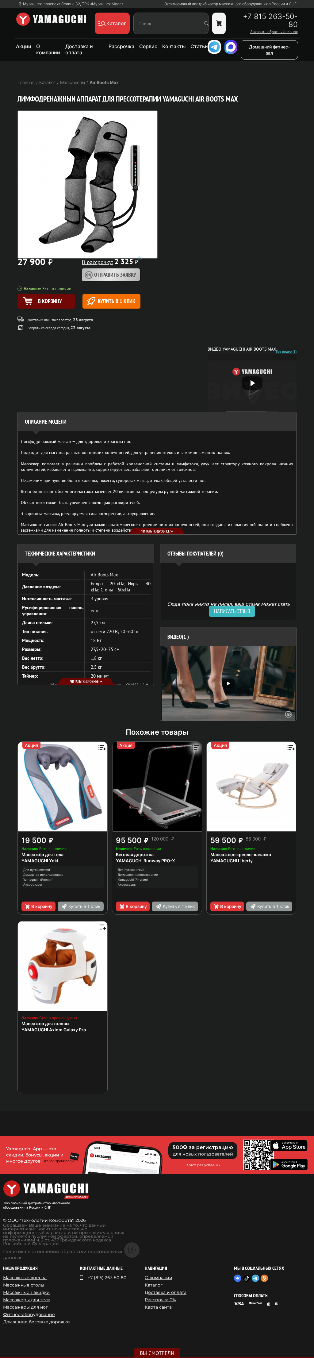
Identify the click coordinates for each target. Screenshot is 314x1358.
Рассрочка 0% (160, 1299)
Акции (23, 46)
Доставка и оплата (79, 49)
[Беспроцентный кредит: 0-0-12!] (140, 258)
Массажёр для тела (42, 854)
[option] (228, 683)
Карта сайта (158, 1307)
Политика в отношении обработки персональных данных (62, 1254)
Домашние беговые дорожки (36, 1322)
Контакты (174, 46)
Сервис (148, 46)
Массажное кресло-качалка (240, 854)
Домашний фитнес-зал (269, 50)
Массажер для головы (45, 1023)
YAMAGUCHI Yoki (39, 860)
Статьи (199, 46)
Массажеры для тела (26, 1299)
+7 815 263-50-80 (270, 21)
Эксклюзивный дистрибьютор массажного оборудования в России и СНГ (230, 4)
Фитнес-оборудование (29, 1314)
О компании (48, 49)
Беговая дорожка (135, 854)
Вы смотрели (157, 1353)
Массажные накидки (26, 1292)
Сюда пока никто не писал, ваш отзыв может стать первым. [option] (228, 606)
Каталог (154, 1285)
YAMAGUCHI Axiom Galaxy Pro (53, 1029)
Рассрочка (121, 46)
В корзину (41, 906)
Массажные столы (23, 1285)
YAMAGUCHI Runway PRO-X (145, 860)
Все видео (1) (286, 351)
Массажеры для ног (25, 1307)
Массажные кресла (25, 1277)
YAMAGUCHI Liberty (231, 860)
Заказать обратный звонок (273, 32)
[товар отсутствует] (219, 23)
